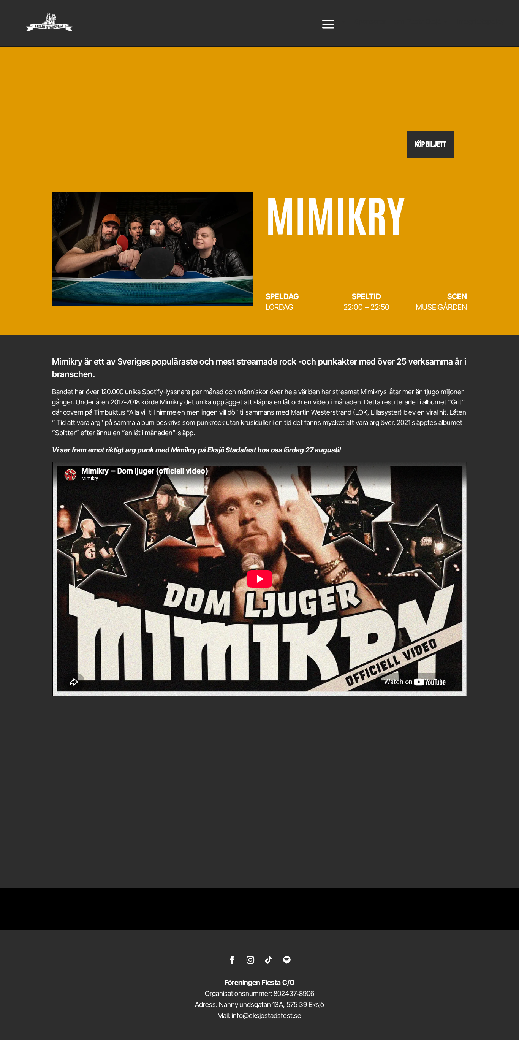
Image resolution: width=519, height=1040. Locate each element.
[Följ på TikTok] (268, 959)
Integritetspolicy (480, 22)
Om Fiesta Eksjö (417, 22)
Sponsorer (370, 22)
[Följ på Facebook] (232, 959)
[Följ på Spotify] (286, 959)
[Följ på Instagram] (250, 959)
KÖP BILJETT (430, 144)
